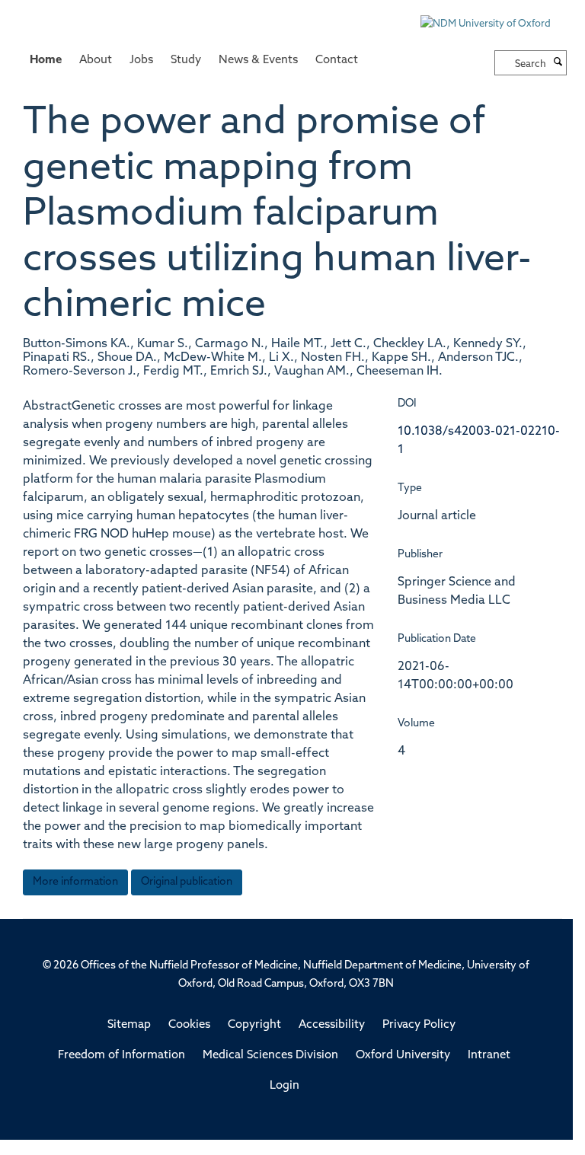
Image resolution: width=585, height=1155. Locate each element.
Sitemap (129, 1025)
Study (186, 60)
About (95, 60)
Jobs (141, 60)
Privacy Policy (419, 1025)
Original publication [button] (186, 882)
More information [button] (75, 882)
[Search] (558, 63)
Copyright (254, 1025)
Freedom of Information (121, 1055)
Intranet (489, 1055)
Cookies (189, 1025)
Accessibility (332, 1025)
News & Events (258, 60)
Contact (336, 60)
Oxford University (403, 1055)
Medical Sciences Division (270, 1055)
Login (284, 1086)
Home (46, 60)
